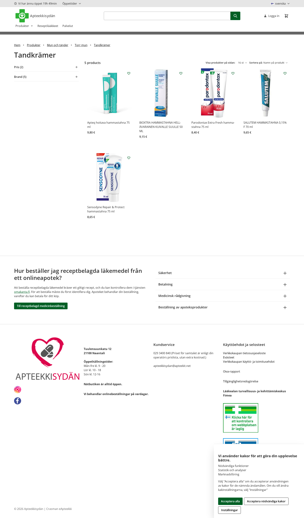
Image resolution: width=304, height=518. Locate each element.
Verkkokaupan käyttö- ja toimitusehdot (249, 362)
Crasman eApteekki (59, 509)
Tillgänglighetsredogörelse (240, 381)
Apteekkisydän (42, 15)
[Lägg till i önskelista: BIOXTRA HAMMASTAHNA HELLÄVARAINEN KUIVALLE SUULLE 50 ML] (180, 73)
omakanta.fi (22, 292)
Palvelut (67, 26)
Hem (17, 45)
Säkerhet (165, 273)
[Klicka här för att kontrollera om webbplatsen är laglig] (256, 418)
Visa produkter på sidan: (221, 62)
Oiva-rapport (231, 371)
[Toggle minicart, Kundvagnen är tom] (286, 16)
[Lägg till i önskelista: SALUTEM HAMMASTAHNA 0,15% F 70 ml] (285, 73)
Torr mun (81, 45)
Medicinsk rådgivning (174, 296)
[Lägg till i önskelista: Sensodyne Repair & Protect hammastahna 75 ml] (128, 157)
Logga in (273, 16)
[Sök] (235, 16)
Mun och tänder (57, 45)
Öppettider (69, 3)
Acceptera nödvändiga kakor (266, 501)
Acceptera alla (230, 501)
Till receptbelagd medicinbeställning (41, 306)
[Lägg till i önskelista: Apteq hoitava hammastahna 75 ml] (128, 73)
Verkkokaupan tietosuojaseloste (244, 353)
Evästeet (228, 357)
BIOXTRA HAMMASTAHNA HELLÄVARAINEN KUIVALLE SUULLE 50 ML (161, 127)
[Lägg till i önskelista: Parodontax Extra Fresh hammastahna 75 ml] (232, 73)
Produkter (22, 26)
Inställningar (229, 510)
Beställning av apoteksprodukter (183, 307)
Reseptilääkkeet (47, 26)
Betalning (165, 284)
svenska (280, 3)
